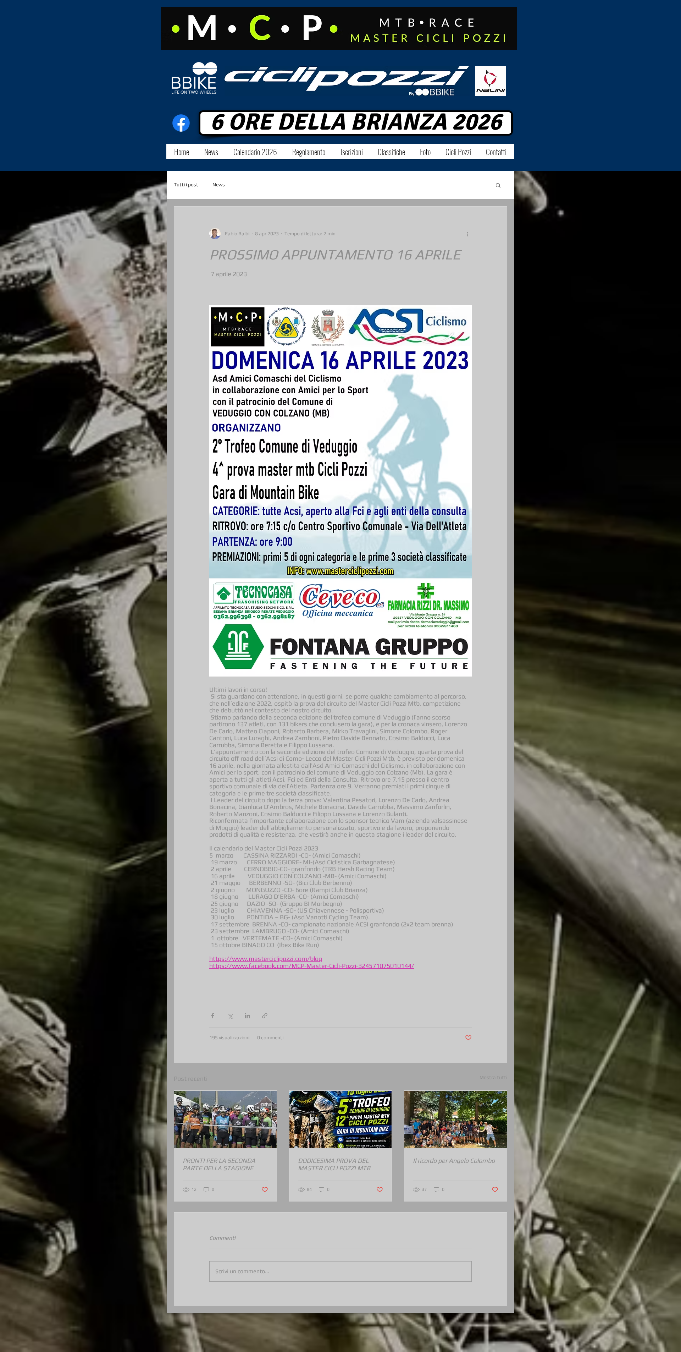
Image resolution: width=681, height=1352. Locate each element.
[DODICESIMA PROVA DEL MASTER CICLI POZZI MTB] (340, 1119)
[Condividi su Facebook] (212, 1015)
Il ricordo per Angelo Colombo (454, 1160)
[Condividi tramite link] (264, 1015)
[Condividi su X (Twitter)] (230, 1015)
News (218, 184)
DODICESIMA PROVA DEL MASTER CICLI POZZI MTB (334, 1164)
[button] (498, 185)
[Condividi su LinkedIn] (247, 1015)
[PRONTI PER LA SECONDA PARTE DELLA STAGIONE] (225, 1119)
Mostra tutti (493, 1077)
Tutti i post (186, 184)
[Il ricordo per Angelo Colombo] (455, 1119)
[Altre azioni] (467, 233)
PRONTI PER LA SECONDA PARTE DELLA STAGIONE (219, 1164)
